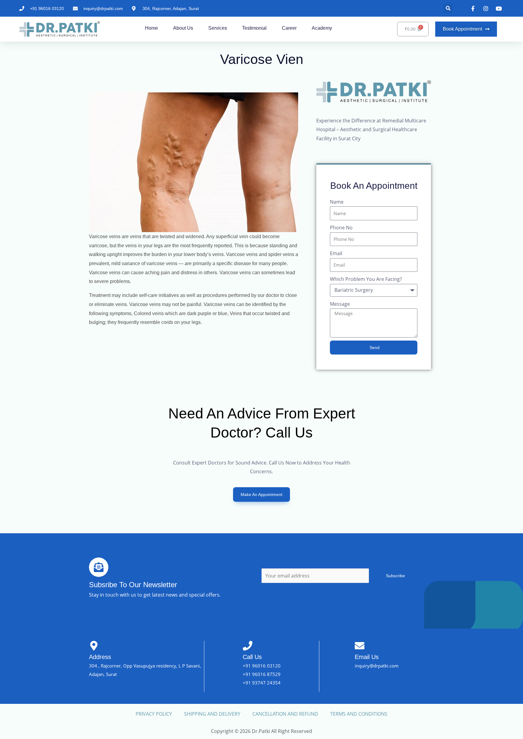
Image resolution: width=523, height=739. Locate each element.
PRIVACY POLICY (154, 714)
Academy (322, 28)
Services (217, 28)
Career (289, 28)
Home (151, 28)
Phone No (341, 227)
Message (340, 304)
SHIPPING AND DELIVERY (212, 714)
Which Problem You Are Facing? (366, 279)
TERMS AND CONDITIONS (358, 714)
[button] (448, 8)
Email (336, 253)
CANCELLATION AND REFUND (285, 714)
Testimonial (254, 28)
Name (337, 201)
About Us (183, 28)
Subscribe (395, 575)
